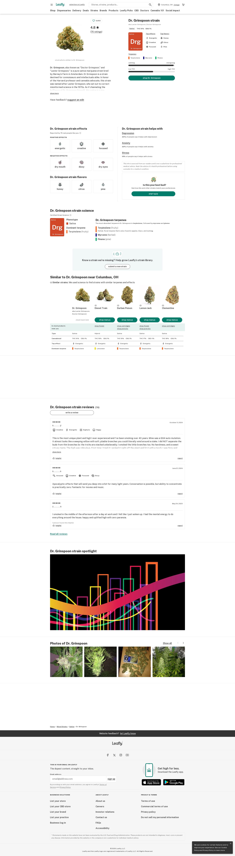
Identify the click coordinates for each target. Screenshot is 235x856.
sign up (111, 779)
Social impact (173, 10)
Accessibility (102, 828)
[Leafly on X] (114, 755)
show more (54, 93)
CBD (136, 10)
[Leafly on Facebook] (107, 755)
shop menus (104, 320)
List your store (58, 801)
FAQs (98, 822)
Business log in (58, 822)
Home (52, 727)
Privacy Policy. (65, 787)
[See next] (183, 643)
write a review (72, 412)
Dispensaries (64, 10)
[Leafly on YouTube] (127, 755)
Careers (100, 806)
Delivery (76, 10)
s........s (56, 471)
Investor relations (105, 812)
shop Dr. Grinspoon (152, 78)
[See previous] (178, 643)
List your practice (59, 817)
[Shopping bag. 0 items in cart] (183, 4)
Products (113, 10)
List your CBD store (60, 806)
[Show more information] (80, 133)
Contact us (101, 817)
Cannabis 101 (157, 10)
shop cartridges (123, 326)
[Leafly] (60, 4)
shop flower (99, 326)
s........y (57, 425)
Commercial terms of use (154, 806)
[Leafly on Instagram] (121, 755)
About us (100, 801)
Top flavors (164, 34)
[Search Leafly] (150, 4)
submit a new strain (117, 266)
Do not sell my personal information (160, 817)
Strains (94, 10)
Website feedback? (117, 733)
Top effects (150, 34)
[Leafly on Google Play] (173, 782)
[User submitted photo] (66, 662)
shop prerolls (122, 329)
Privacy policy (148, 812)
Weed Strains (62, 727)
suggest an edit (75, 100)
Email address (55, 774)
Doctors (144, 10)
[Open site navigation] (51, 4)
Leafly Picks (126, 10)
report (180, 458)
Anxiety (126, 143)
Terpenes (132, 54)
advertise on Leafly (77, 4)
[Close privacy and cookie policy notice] (231, 843)
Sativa (71, 727)
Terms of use (148, 801)
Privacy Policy (208, 850)
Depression (128, 133)
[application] (117, 592)
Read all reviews (58, 534)
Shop (52, 10)
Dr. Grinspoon (81, 727)
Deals (86, 10)
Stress (125, 153)
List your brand (58, 812)
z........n (57, 506)
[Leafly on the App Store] (151, 782)
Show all (167, 643)
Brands (103, 10)
